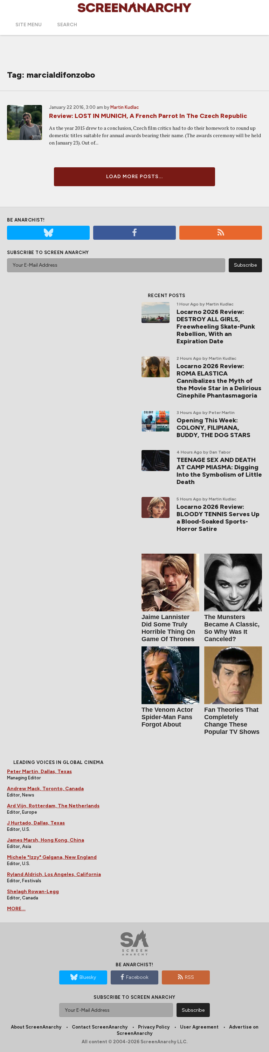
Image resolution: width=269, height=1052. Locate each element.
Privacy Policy (154, 1027)
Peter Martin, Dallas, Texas (39, 771)
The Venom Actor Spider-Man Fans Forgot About (167, 717)
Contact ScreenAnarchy (99, 1027)
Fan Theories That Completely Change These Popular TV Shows (232, 720)
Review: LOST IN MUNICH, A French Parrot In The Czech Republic (148, 116)
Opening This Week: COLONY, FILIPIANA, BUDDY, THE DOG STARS (213, 427)
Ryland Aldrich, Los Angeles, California (54, 874)
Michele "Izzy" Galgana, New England (52, 857)
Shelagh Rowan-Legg (33, 892)
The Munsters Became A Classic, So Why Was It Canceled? (232, 628)
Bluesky (88, 977)
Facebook (137, 977)
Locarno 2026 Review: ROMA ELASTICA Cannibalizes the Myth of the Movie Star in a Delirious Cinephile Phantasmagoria (219, 380)
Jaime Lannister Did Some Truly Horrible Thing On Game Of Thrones (168, 628)
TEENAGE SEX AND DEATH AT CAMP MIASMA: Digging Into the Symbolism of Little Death (219, 471)
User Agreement (199, 1027)
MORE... (16, 909)
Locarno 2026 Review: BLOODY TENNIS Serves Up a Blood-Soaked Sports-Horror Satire (218, 518)
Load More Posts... (134, 177)
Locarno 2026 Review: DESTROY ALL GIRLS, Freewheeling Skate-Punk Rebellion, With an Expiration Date (216, 326)
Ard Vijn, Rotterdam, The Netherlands (53, 806)
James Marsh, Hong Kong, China (45, 840)
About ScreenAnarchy (36, 1027)
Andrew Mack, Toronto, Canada (45, 789)
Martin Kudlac (124, 107)
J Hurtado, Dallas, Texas (36, 823)
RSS (189, 977)
